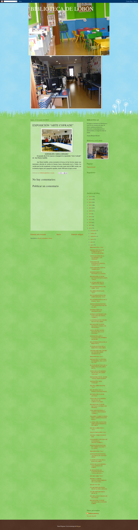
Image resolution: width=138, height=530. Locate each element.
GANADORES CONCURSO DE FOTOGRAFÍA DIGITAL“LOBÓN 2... (98, 441)
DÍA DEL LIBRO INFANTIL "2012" (97, 386)
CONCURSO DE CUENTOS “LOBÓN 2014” (97, 268)
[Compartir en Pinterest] (66, 173)
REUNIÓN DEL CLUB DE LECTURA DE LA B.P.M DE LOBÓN (98, 501)
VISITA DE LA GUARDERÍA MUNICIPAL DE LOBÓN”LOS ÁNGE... (98, 400)
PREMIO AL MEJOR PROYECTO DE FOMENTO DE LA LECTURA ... (98, 480)
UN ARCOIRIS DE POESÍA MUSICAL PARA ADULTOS (98, 488)
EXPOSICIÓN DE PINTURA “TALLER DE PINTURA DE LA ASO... (98, 305)
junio (92, 245)
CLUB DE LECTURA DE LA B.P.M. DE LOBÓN (97, 460)
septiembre (93, 236)
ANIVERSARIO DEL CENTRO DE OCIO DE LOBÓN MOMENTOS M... (98, 352)
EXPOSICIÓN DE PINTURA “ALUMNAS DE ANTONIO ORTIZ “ (98, 455)
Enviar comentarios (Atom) (45, 238)
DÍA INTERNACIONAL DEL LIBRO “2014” (98, 287)
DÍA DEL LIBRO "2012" (96, 476)
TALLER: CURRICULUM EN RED (98, 436)
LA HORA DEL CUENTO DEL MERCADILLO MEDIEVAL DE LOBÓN (98, 423)
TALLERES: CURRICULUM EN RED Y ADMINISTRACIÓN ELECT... (98, 417)
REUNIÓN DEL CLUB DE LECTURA (97, 395)
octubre (92, 233)
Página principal (91, 167)
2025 (90, 196)
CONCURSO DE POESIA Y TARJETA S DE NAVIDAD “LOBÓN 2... (98, 411)
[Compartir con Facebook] (65, 173)
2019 (90, 214)
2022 (90, 205)
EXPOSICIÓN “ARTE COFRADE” (96, 382)
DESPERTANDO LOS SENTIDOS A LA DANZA (98, 273)
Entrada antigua (77, 234)
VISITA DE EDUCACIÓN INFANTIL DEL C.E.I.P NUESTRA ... (97, 331)
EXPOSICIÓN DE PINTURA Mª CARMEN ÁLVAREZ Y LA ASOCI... (98, 446)
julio (91, 242)
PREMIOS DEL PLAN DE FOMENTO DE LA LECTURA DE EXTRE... (97, 251)
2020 (90, 211)
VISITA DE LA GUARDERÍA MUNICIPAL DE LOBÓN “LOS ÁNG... (98, 372)
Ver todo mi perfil (91, 516)
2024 (90, 199)
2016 (90, 222)
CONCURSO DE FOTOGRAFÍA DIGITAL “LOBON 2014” (97, 263)
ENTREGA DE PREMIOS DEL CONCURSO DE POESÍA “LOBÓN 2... (98, 315)
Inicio (59, 234)
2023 (90, 202)
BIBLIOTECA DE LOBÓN (62, 8)
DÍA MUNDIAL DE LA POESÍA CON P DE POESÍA (98, 390)
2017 (90, 219)
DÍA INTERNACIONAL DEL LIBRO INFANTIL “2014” (98, 296)
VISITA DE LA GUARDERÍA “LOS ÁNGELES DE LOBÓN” (98, 465)
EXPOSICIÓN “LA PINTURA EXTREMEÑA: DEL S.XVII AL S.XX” (98, 360)
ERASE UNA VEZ (95, 484)
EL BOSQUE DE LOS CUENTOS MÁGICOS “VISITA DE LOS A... (97, 471)
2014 (90, 228)
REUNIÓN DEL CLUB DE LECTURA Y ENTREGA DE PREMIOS (98, 406)
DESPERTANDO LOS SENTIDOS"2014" (96, 310)
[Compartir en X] (63, 173)
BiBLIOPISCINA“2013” (96, 356)
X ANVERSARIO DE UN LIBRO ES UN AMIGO (97, 283)
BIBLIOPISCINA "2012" (97, 451)
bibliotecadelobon (94, 513)
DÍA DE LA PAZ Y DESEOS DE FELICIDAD (98, 497)
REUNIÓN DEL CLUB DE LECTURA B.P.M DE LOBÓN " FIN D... (98, 277)
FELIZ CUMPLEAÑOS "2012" (98, 432)
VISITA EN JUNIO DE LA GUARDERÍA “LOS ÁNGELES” (97, 257)
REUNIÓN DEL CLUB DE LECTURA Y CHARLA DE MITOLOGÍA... (98, 325)
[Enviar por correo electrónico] (59, 173)
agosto (92, 239)
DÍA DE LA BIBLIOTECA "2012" (97, 428)
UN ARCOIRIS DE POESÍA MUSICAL (97, 492)
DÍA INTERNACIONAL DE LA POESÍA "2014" (98, 300)
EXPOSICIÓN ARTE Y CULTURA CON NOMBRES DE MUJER (98, 337)
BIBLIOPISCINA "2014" (97, 247)
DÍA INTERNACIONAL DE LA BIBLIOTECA (98, 342)
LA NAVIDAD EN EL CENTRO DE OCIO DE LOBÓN (98, 320)
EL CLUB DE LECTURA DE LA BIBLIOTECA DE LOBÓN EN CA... (98, 366)
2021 (90, 208)
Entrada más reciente (38, 234)
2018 (90, 216)
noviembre (93, 230)
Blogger (79, 526)
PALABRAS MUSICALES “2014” (97, 291)
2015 (90, 225)
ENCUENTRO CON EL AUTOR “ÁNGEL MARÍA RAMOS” (98, 377)
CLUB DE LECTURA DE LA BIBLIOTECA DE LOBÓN (98, 347)
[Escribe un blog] (61, 173)
